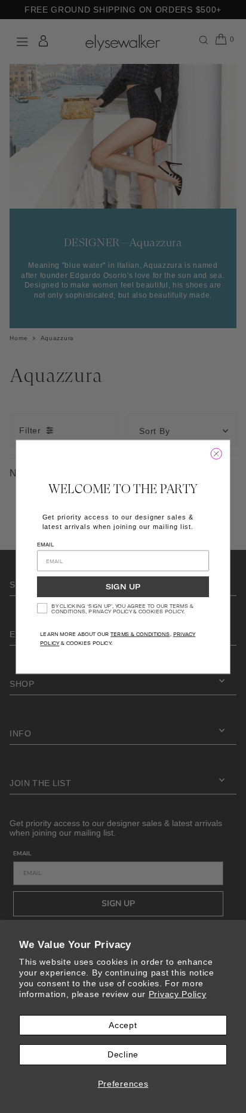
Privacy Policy (178, 994)
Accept (123, 1025)
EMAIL (45, 544)
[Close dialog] (216, 453)
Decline (123, 1054)
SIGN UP (123, 586)
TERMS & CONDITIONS (140, 634)
